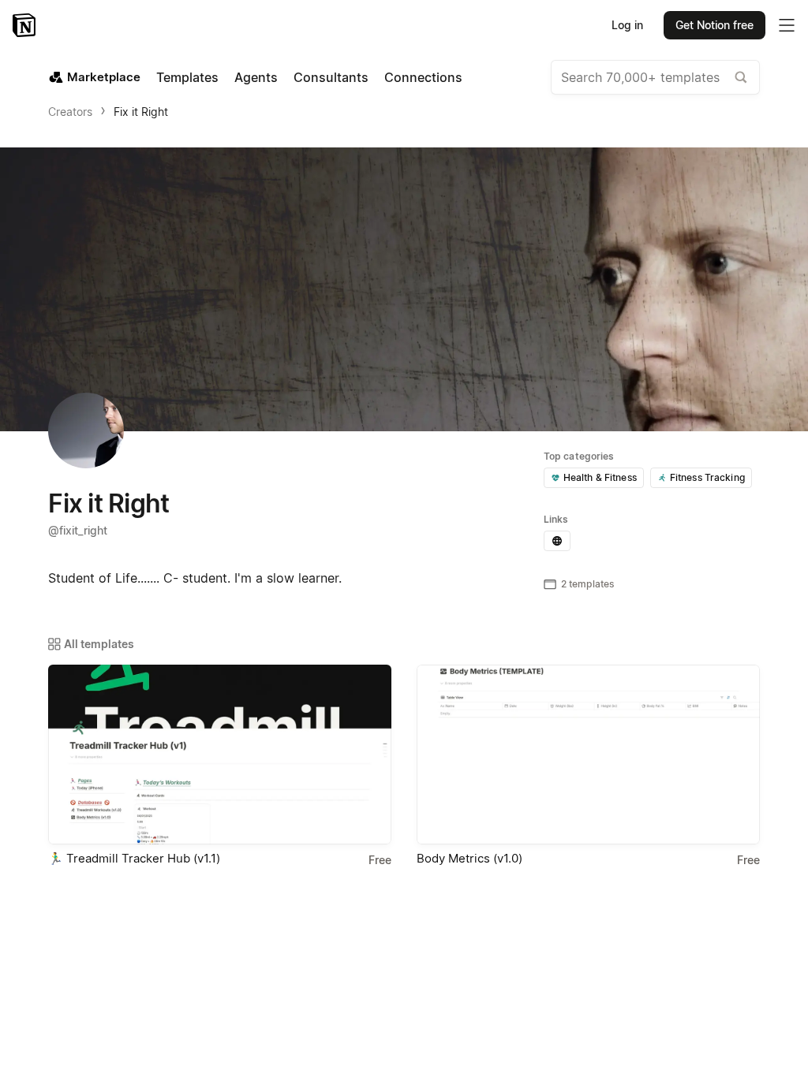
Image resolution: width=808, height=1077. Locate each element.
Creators (70, 111)
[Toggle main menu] (786, 25)
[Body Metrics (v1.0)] (588, 754)
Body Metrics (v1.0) (469, 858)
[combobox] (655, 77)
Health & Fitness (600, 477)
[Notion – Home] (26, 25)
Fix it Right (141, 111)
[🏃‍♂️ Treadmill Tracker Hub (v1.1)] (219, 754)
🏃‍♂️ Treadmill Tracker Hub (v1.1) (134, 858)
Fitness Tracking (707, 477)
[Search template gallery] (741, 77)
